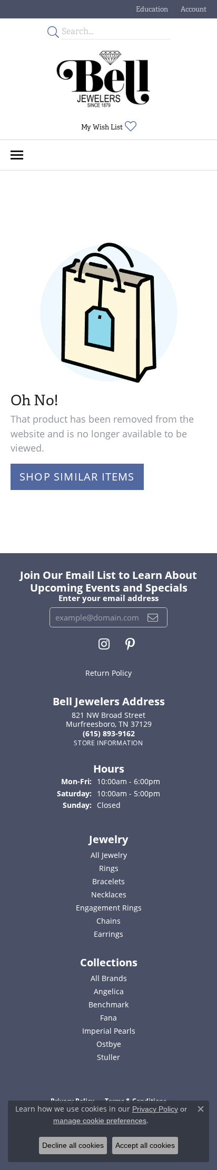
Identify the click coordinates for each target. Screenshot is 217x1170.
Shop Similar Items (77, 476)
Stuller (108, 1057)
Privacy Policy (155, 1109)
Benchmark (108, 1004)
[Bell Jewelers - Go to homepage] (103, 78)
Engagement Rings (109, 908)
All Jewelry (109, 855)
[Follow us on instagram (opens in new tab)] (104, 644)
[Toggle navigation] (17, 155)
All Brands (109, 978)
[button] (151, 9)
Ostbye (108, 1044)
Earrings (108, 934)
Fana (108, 1018)
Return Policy (108, 673)
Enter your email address (108, 598)
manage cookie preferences (99, 1120)
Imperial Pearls (108, 1031)
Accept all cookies (145, 1145)
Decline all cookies (73, 1145)
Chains (108, 921)
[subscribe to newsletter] (153, 617)
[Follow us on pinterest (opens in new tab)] (130, 644)
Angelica (109, 991)
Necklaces (108, 894)
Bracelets (108, 881)
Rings (109, 868)
